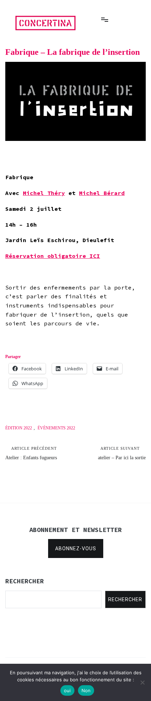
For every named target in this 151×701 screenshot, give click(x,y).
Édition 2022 (18, 428)
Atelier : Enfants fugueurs (31, 453)
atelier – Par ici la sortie (122, 453)
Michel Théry (44, 192)
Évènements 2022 (56, 428)
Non (86, 690)
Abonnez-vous (75, 548)
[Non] (142, 682)
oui (67, 690)
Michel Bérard (102, 192)
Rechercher (125, 599)
